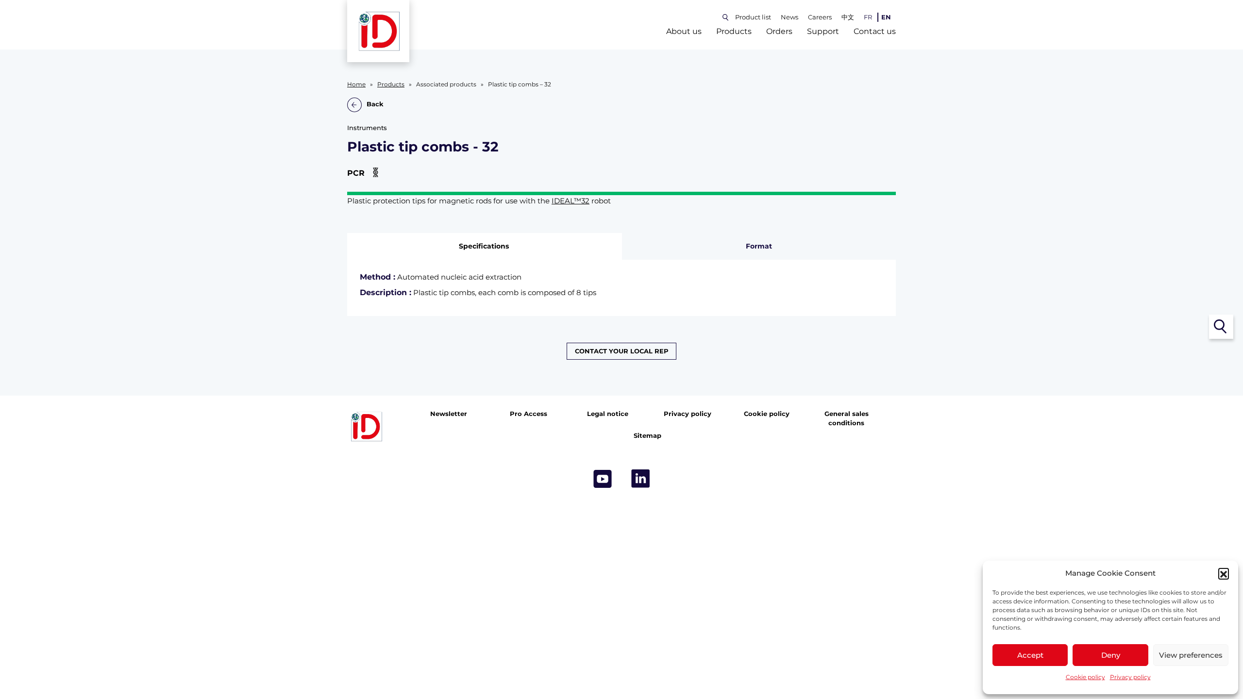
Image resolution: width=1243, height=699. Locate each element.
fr (868, 17)
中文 (847, 17)
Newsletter (448, 413)
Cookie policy (1085, 677)
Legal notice (607, 413)
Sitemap (647, 435)
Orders (779, 31)
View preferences (1191, 655)
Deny (1110, 655)
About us (684, 31)
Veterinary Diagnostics (544, 392)
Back (375, 104)
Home (356, 84)
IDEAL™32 (570, 200)
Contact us (875, 31)
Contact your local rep (622, 351)
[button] (1223, 573)
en (886, 17)
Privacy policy (1130, 677)
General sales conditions (846, 418)
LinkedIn (640, 478)
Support (823, 31)
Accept (1030, 655)
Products (734, 31)
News (789, 17)
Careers (820, 17)
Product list (753, 17)
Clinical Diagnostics (699, 392)
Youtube (602, 478)
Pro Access (528, 413)
